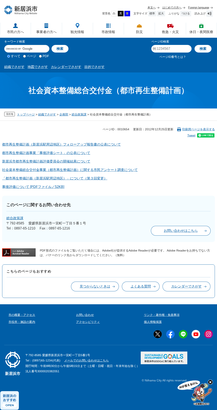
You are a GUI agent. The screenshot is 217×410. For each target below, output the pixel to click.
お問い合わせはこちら (181, 230)
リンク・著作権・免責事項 (161, 315)
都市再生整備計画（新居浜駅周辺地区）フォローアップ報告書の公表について (61, 144)
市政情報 (108, 32)
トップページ (26, 114)
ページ (31, 56)
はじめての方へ (172, 7)
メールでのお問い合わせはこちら (86, 360)
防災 (139, 32)
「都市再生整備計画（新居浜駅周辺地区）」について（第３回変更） (54, 178)
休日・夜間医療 (201, 32)
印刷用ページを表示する (198, 129)
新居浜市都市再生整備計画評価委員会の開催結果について (46, 161)
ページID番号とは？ (172, 56)
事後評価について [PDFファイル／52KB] (33, 187)
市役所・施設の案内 (21, 322)
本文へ (151, 7)
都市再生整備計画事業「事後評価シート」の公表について (46, 153)
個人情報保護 (153, 322)
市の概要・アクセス (21, 315)
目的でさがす (94, 67)
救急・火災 (170, 32)
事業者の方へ (46, 32)
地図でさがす (38, 67)
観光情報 (77, 32)
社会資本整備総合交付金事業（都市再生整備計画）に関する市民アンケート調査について (70, 170)
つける (186, 13)
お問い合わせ (85, 315)
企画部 (63, 114)
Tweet (191, 135)
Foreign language (198, 7)
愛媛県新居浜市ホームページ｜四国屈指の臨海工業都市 (21, 10)
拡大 (161, 13)
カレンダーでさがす (66, 67)
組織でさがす (14, 67)
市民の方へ (15, 32)
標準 (152, 13)
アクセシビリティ (88, 322)
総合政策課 (79, 114)
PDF (46, 56)
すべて (15, 56)
